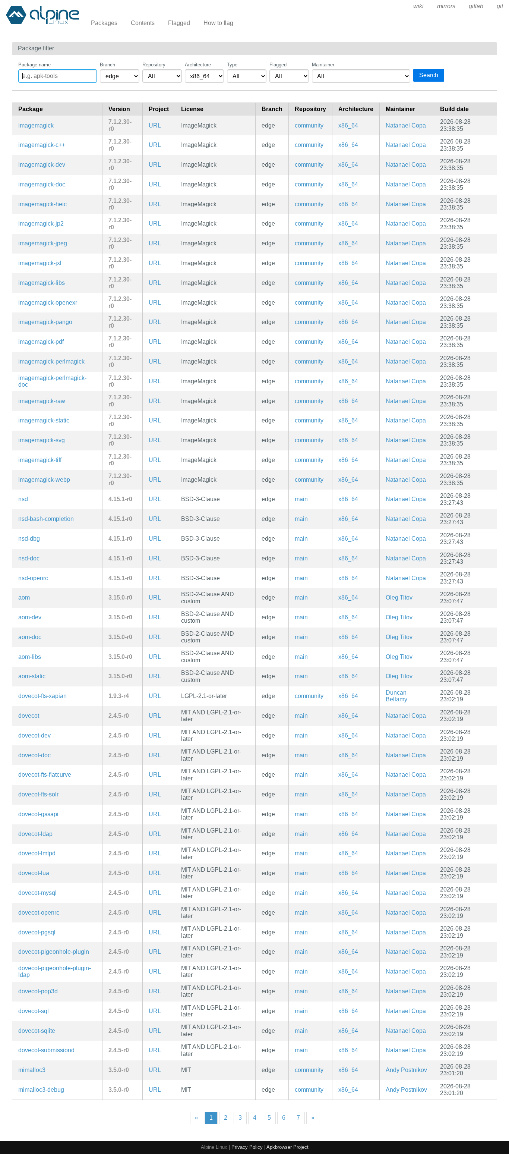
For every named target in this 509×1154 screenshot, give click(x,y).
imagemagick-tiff (39, 460)
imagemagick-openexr (47, 302)
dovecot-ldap (35, 834)
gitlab (476, 6)
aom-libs (29, 657)
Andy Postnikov (406, 1070)
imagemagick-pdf (41, 342)
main (301, 499)
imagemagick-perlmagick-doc (52, 381)
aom (24, 597)
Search (428, 75)
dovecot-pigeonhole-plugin (53, 952)
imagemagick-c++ (41, 145)
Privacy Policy (247, 1147)
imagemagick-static (43, 420)
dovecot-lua (33, 873)
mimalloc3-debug (41, 1090)
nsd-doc (28, 558)
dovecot (28, 716)
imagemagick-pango (45, 322)
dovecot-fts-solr (38, 794)
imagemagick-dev (41, 164)
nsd (23, 499)
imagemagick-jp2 (41, 223)
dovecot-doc (34, 755)
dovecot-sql (33, 1011)
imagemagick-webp (44, 480)
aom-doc (29, 637)
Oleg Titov (399, 597)
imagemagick (36, 125)
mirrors (446, 6)
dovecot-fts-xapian (42, 696)
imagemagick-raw (41, 401)
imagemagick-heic (42, 204)
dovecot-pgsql (37, 932)
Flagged (179, 23)
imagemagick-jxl (39, 263)
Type (232, 64)
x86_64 (348, 125)
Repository (153, 64)
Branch (107, 64)
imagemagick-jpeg (42, 243)
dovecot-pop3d (38, 991)
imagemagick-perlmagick (51, 361)
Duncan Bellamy (396, 695)
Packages (104, 23)
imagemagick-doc (41, 184)
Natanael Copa (406, 125)
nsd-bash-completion (46, 519)
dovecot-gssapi (38, 814)
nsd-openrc (33, 578)
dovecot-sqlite (36, 1031)
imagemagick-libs (41, 283)
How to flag (218, 23)
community (309, 125)
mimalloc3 (31, 1070)
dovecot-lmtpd (37, 853)
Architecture (198, 64)
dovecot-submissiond (46, 1050)
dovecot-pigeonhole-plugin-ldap (54, 971)
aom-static (31, 676)
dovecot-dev (34, 735)
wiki (418, 6)
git (500, 6)
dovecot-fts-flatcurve (44, 774)
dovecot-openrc (38, 912)
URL (155, 125)
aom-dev (29, 617)
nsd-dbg (29, 538)
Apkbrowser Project (287, 1147)
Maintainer (323, 64)
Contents (143, 23)
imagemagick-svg (41, 440)
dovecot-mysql (37, 893)
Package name (34, 64)
